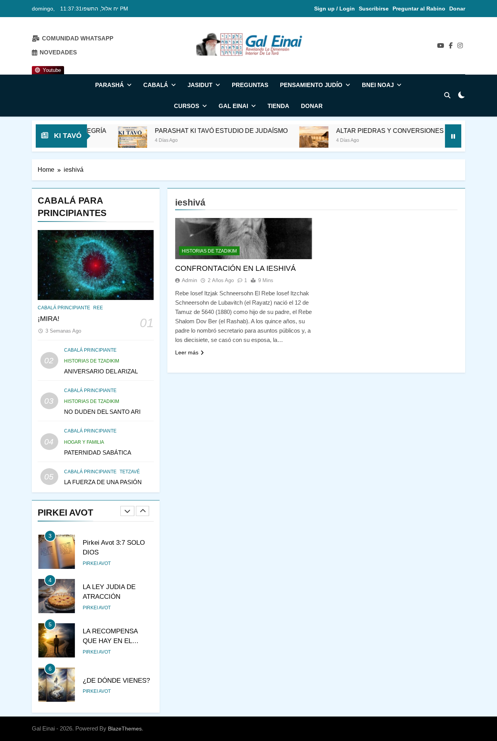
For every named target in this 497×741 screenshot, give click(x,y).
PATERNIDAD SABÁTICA (97, 452)
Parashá (109, 85)
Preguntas (250, 85)
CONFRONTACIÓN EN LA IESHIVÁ (235, 268)
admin (189, 280)
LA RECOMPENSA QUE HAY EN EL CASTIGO (110, 641)
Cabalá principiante (64, 307)
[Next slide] (142, 511)
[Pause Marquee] (453, 136)
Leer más (186, 352)
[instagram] (460, 46)
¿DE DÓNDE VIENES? (116, 680)
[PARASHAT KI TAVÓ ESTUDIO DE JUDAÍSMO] (113, 140)
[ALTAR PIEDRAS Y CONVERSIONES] (294, 140)
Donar (457, 8)
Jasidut (200, 85)
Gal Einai (233, 106)
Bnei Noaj (378, 85)
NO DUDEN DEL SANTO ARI (102, 411)
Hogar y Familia (84, 442)
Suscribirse (374, 8)
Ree (98, 307)
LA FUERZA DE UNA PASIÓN (103, 482)
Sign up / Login (334, 8)
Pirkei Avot (97, 563)
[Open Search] (447, 95)
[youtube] (441, 46)
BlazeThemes (125, 728)
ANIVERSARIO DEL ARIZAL (101, 371)
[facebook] (451, 46)
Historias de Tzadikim (91, 361)
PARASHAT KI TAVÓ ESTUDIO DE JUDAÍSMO (202, 130)
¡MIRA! (48, 319)
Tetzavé (130, 471)
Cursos (186, 106)
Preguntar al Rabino (419, 8)
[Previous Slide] (127, 511)
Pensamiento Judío (311, 85)
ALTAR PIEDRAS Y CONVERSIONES (371, 130)
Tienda (278, 106)
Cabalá (155, 85)
